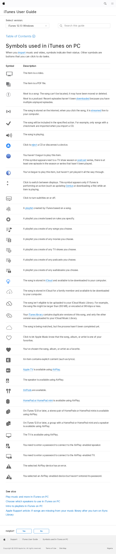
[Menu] (112, 3)
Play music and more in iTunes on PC (27, 496)
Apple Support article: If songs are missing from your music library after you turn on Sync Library (57, 512)
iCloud (49, 280)
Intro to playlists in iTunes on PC (24, 506)
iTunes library (36, 314)
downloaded (82, 98)
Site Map (62, 548)
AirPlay (56, 369)
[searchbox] (84, 25)
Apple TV (28, 369)
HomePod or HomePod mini (38, 400)
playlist (29, 208)
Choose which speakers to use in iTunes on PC (33, 501)
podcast (81, 160)
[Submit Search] (61, 25)
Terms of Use (51, 548)
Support (13, 539)
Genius (69, 185)
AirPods (27, 390)
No (41, 531)
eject (34, 144)
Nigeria (110, 548)
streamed (96, 110)
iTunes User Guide (20, 12)
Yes (24, 531)
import (22, 52)
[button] (105, 3)
